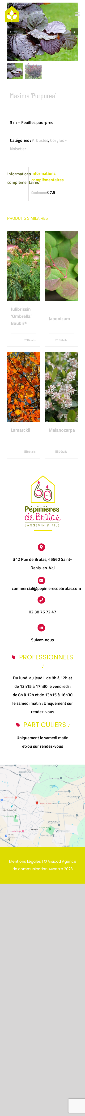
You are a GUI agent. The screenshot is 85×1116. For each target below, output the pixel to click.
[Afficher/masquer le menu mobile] (77, 14)
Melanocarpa (61, 430)
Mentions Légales (25, 861)
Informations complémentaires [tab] (16, 178)
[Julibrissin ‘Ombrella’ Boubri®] (23, 266)
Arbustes (40, 140)
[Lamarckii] (23, 387)
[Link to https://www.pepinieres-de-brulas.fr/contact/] (41, 580)
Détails (31, 340)
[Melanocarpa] (61, 387)
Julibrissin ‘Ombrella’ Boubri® (21, 316)
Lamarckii (20, 430)
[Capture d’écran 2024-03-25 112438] (42, 766)
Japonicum (59, 318)
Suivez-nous (42, 640)
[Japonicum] (61, 270)
